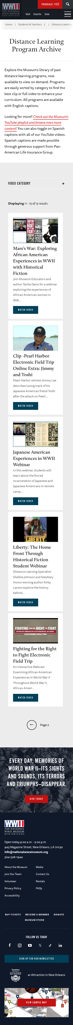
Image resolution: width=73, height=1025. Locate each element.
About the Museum (15, 867)
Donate (59, 914)
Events (37, 14)
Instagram (19, 945)
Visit (28, 14)
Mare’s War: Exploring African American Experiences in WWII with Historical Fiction (35, 260)
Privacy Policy (12, 888)
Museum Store (34, 920)
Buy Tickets (13, 914)
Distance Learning (62, 24)
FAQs (39, 888)
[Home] (11, 9)
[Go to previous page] (32, 725)
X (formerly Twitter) (40, 945)
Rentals (40, 881)
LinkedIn (60, 945)
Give (47, 14)
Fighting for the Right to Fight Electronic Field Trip (35, 655)
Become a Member (37, 914)
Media (39, 867)
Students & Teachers (30, 24)
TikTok (50, 945)
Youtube (30, 945)
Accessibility (12, 895)
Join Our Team (13, 874)
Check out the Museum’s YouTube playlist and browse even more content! (36, 122)
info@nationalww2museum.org (26, 852)
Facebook (9, 945)
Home (8, 24)
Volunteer (10, 881)
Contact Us (42, 874)
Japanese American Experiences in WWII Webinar (34, 458)
